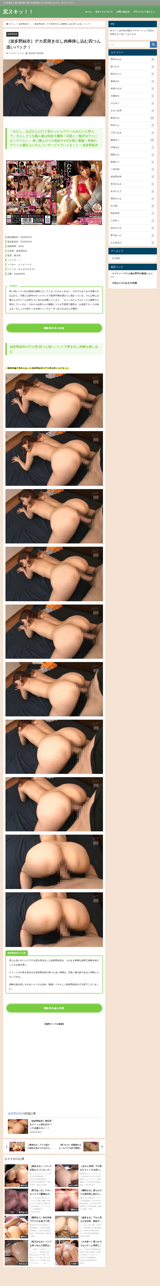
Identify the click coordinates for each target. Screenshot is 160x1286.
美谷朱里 (132, 213)
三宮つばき (132, 132)
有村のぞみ (132, 88)
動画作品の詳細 (55, 328)
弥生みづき (132, 228)
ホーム (88, 12)
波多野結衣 (12, 34)
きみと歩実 (132, 110)
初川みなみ (132, 184)
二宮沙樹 (132, 169)
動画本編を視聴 (55, 1008)
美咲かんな (132, 198)
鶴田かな (132, 154)
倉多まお (132, 118)
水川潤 (132, 206)
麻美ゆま (132, 81)
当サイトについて (104, 12)
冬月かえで (132, 191)
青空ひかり (132, 74)
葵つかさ (132, 66)
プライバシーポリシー (144, 12)
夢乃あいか (132, 235)
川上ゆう (132, 103)
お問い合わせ (123, 12)
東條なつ (132, 162)
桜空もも (132, 125)
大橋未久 (132, 96)
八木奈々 (132, 220)
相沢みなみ (132, 59)
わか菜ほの (132, 242)
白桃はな (132, 147)
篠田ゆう (132, 140)
